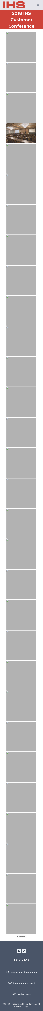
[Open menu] (38, 5)
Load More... (21, 936)
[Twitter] (24, 951)
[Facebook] (19, 951)
